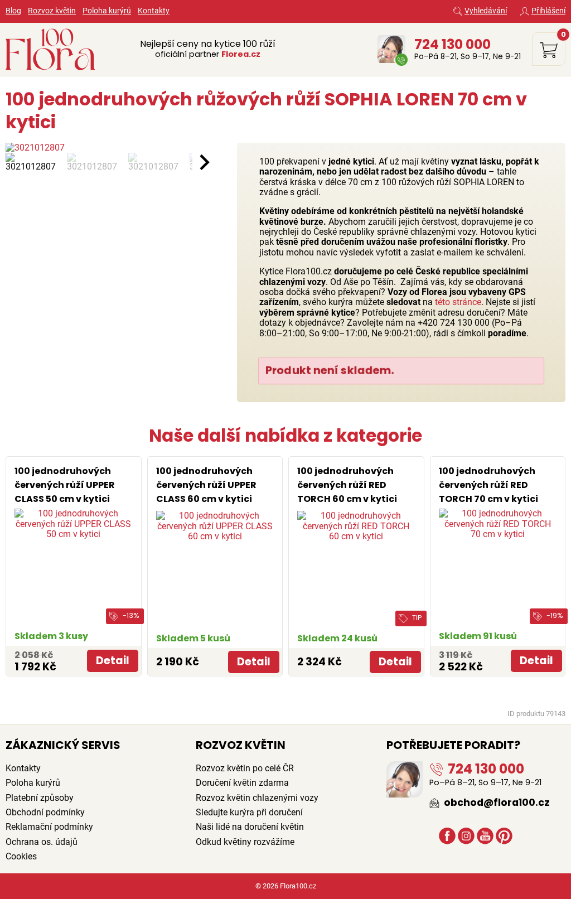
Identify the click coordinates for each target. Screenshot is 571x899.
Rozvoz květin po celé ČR (245, 768)
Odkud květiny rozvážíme (245, 842)
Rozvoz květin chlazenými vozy (257, 797)
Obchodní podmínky (45, 812)
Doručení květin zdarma (242, 782)
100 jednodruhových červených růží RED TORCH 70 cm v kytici (488, 485)
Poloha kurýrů (107, 11)
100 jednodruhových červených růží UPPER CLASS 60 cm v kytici (206, 485)
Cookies (21, 856)
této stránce (458, 302)
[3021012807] (99, 148)
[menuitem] (33, 162)
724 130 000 (452, 44)
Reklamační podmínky (49, 826)
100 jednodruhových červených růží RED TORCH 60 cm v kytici (347, 485)
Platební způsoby (40, 797)
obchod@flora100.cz (496, 802)
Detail (112, 660)
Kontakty (154, 11)
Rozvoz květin (52, 11)
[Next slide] (203, 162)
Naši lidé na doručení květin (250, 826)
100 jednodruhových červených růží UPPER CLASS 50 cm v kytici (64, 485)
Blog (13, 11)
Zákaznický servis (63, 745)
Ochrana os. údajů (42, 842)
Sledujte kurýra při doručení (249, 812)
